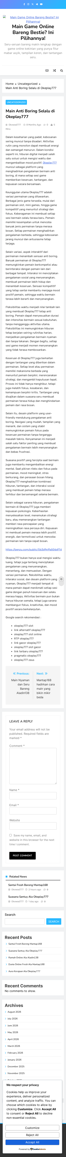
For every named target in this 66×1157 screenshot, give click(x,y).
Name (14, 790)
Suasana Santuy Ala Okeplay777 (28, 897)
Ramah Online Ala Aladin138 (23, 957)
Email (14, 805)
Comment (17, 746)
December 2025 (16, 1066)
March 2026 (14, 1046)
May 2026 (13, 1032)
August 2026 (14, 1012)
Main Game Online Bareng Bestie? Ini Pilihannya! (33, 32)
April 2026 (13, 1039)
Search (10, 914)
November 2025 (16, 1073)
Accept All (32, 1142)
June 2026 (13, 1025)
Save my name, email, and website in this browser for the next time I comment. (31, 840)
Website (14, 820)
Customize (32, 1128)
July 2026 (13, 1018)
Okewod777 (15, 124)
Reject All (32, 1135)
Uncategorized (16, 102)
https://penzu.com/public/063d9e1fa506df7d (34, 549)
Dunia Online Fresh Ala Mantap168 (26, 964)
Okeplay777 (50, 162)
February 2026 (15, 1052)
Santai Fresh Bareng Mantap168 (28, 885)
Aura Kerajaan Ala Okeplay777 (24, 971)
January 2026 (14, 1059)
